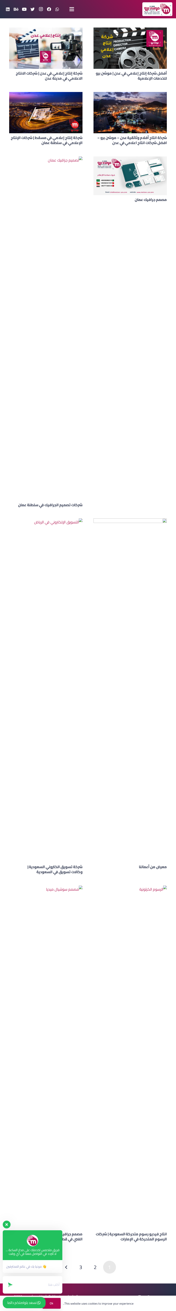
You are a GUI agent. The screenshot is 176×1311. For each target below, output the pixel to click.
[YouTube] (24, 9)
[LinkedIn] (8, 9)
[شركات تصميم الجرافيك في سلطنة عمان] (45, 328)
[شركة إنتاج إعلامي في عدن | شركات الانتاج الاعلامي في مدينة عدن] (45, 48)
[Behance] (16, 9)
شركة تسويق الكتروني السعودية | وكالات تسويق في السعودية (55, 869)
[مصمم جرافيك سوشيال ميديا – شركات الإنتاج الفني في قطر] (45, 1058)
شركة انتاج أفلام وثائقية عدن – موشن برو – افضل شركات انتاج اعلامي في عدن (132, 140)
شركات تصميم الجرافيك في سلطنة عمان (50, 504)
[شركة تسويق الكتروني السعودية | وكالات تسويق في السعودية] (45, 690)
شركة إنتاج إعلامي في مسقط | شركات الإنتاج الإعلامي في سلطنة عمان (46, 140)
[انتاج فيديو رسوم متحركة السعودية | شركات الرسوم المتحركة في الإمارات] (130, 1058)
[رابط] (157, 9)
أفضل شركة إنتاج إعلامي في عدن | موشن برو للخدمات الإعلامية (131, 76)
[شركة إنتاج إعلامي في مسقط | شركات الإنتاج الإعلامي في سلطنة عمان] (45, 112)
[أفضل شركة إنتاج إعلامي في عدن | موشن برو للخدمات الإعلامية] (130, 48)
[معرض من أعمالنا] (130, 690)
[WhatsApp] (57, 9)
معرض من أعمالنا (153, 866)
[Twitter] (32, 9)
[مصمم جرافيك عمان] (130, 175)
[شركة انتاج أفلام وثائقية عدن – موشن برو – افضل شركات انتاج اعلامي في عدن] (130, 112)
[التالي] (66, 1267)
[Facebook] (49, 9)
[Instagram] (41, 9)
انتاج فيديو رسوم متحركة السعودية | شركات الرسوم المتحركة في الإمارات (131, 1236)
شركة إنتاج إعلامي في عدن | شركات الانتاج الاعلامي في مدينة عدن (49, 76)
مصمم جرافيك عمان (151, 199)
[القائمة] (71, 9)
